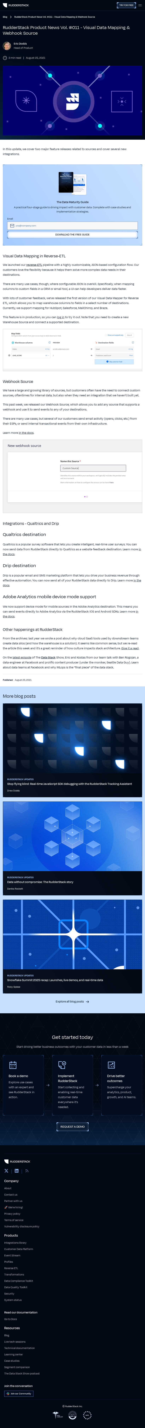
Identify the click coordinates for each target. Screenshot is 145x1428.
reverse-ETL (34, 265)
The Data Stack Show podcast (22, 1373)
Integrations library (15, 1243)
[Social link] (6, 1171)
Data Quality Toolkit (15, 1287)
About (7, 1188)
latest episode (22, 657)
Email (10, 218)
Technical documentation (19, 1348)
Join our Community (21, 1393)
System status (13, 1300)
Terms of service (13, 1220)
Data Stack (48, 657)
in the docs (26, 433)
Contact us (10, 1195)
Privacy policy (12, 1214)
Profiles (8, 1262)
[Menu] (140, 5)
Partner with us (13, 1201)
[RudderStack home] (16, 5)
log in (60, 317)
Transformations (14, 1275)
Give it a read (130, 648)
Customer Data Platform (18, 1249)
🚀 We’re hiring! (13, 1207)
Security (9, 1294)
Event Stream (12, 1255)
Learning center (13, 1354)
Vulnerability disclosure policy (21, 1226)
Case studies (11, 1361)
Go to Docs (10, 1319)
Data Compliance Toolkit (18, 1281)
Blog (6, 1335)
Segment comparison (17, 1367)
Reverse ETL (11, 1268)
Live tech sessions (14, 1342)
